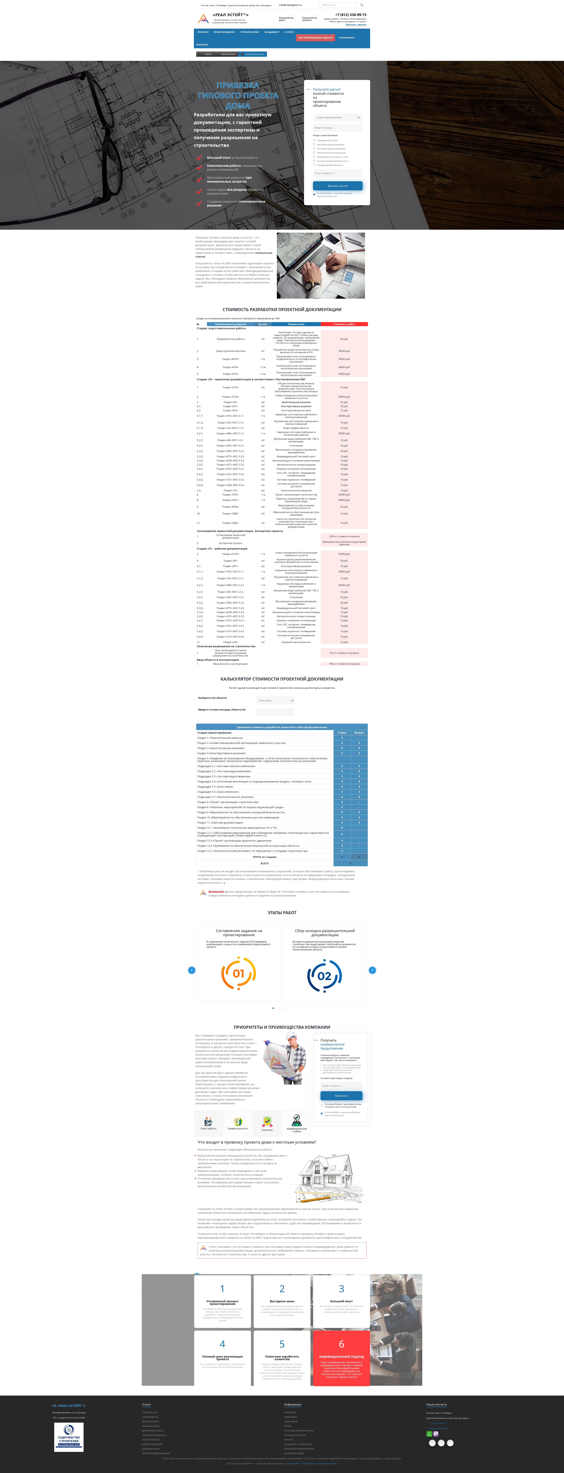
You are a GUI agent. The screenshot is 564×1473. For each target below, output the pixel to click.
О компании (346, 37)
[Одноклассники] (450, 1443)
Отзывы (288, 1426)
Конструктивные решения (296, 406)
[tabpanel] (239, 962)
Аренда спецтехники (152, 1444)
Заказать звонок (356, 24)
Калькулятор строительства (298, 1444)
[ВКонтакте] (441, 1443)
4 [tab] (282, 1008)
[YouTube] (432, 1443)
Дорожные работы (151, 1449)
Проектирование (224, 32)
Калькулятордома (286, 19)
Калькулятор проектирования (299, 1449)
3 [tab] (279, 1008)
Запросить (341, 1095)
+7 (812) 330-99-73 (350, 14)
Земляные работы (151, 1426)
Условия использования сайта (319, 1463)
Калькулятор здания (294, 1453)
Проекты (202, 32)
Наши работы (290, 1417)
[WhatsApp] (429, 1433)
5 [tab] (285, 1008)
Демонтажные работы (152, 1430)
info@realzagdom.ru (290, 5)
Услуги (289, 32)
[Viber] (436, 1433)
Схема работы (291, 1421)
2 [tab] (276, 1008)
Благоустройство (151, 1440)
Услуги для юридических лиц (298, 1430)
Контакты (202, 44)
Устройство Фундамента (154, 1435)
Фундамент (271, 32)
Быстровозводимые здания (316, 37)
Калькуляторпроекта (309, 19)
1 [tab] (273, 1008)
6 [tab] (288, 1008)
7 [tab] (291, 1008)
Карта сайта (293, 1463)
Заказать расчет (338, 185)
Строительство (249, 32)
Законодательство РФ (295, 1435)
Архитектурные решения (296, 402)
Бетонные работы (150, 1421)
